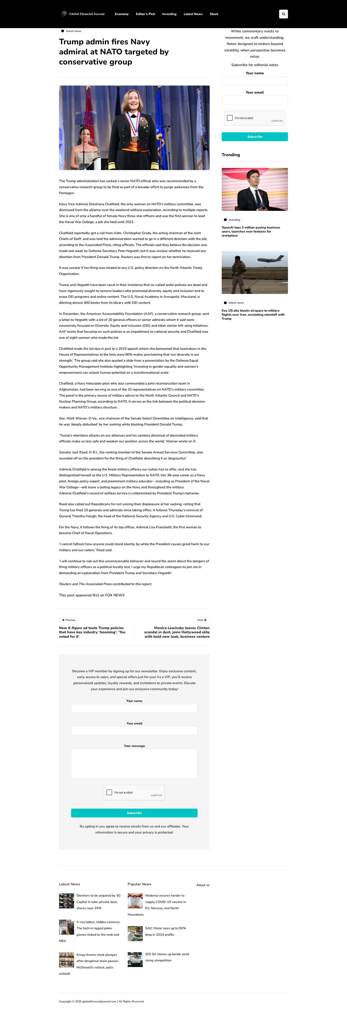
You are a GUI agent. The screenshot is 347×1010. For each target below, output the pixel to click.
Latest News (193, 14)
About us (203, 885)
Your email (255, 92)
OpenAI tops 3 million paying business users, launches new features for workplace (251, 231)
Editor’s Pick (145, 14)
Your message (134, 746)
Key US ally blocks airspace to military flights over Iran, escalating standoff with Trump (253, 314)
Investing (169, 14)
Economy (122, 14)
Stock (214, 14)
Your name (255, 73)
